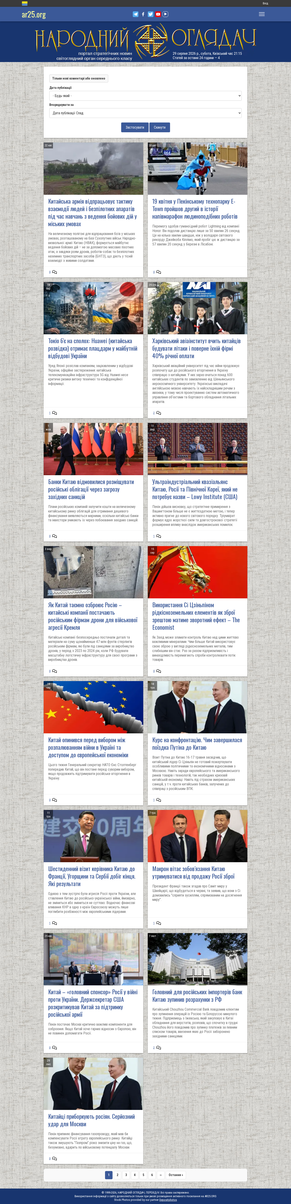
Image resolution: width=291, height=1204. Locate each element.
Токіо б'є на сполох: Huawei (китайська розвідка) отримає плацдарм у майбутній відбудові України (92, 348)
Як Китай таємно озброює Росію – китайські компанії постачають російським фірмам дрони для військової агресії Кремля (92, 616)
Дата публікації (60, 88)
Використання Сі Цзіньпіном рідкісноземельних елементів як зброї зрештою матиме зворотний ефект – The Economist (196, 616)
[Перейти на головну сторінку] (145, 41)
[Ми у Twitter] (150, 14)
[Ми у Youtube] (158, 14)
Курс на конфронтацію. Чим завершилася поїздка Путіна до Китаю (197, 743)
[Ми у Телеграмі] (135, 14)
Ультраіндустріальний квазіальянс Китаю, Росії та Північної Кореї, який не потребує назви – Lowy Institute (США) (195, 489)
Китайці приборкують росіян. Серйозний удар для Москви (91, 1120)
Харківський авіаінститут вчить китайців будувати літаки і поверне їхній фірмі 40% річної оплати (196, 348)
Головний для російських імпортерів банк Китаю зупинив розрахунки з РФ (197, 995)
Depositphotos (168, 1200)
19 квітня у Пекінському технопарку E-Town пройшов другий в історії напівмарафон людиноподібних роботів (195, 208)
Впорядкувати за (61, 105)
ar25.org (34, 14)
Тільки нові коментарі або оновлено (78, 78)
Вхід (265, 3)
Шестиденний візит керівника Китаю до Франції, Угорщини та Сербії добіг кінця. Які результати (91, 876)
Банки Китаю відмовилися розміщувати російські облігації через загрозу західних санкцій (91, 489)
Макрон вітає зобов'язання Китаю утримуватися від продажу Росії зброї (193, 872)
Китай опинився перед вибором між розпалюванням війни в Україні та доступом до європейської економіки (88, 747)
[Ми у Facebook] (143, 14)
